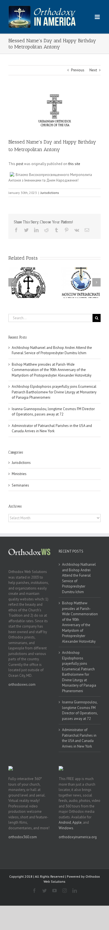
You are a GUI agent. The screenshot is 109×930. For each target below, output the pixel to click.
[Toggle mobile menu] (98, 17)
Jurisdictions (50, 193)
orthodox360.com (22, 837)
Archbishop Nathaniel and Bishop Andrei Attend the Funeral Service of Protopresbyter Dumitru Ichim (79, 578)
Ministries (19, 473)
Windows (66, 828)
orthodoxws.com (21, 684)
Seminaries (20, 485)
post (19, 163)
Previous (77, 70)
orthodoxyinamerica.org (78, 837)
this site (74, 163)
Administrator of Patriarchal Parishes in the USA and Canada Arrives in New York (79, 738)
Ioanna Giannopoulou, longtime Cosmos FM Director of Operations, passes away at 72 (80, 710)
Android (65, 822)
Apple (77, 822)
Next (93, 70)
